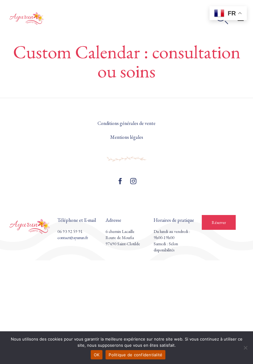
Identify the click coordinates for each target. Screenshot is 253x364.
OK (97, 354)
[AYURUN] (27, 18)
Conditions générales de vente (126, 123)
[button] (219, 222)
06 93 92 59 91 (70, 231)
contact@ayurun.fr (72, 237)
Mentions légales (126, 137)
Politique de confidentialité (135, 354)
